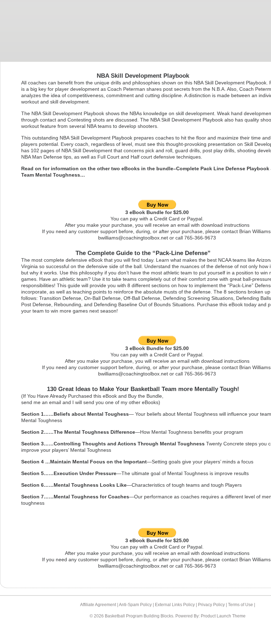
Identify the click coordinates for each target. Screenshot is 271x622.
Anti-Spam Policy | (137, 604)
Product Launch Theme (223, 616)
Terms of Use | (241, 604)
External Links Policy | (176, 604)
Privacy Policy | (213, 604)
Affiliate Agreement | (99, 604)
